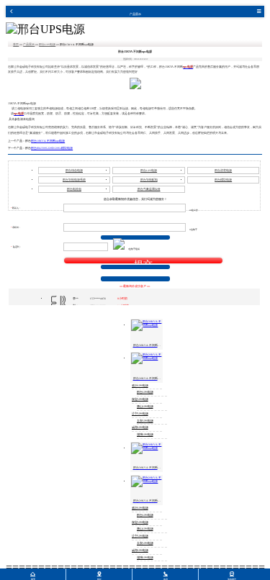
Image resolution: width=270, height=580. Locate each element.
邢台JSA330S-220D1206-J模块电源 (52, 148)
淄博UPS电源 (145, 434)
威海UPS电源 (140, 427)
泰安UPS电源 (145, 421)
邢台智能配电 (149, 179)
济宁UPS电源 (140, 413)
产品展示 (29, 44)
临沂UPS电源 (140, 385)
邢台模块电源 (223, 179)
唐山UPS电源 (145, 406)
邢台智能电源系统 (74, 179)
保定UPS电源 (140, 399)
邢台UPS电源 (47, 44)
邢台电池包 (74, 189)
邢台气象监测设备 (149, 189)
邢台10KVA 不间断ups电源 (48, 141)
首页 (16, 44)
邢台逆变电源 (223, 170)
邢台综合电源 (74, 170)
